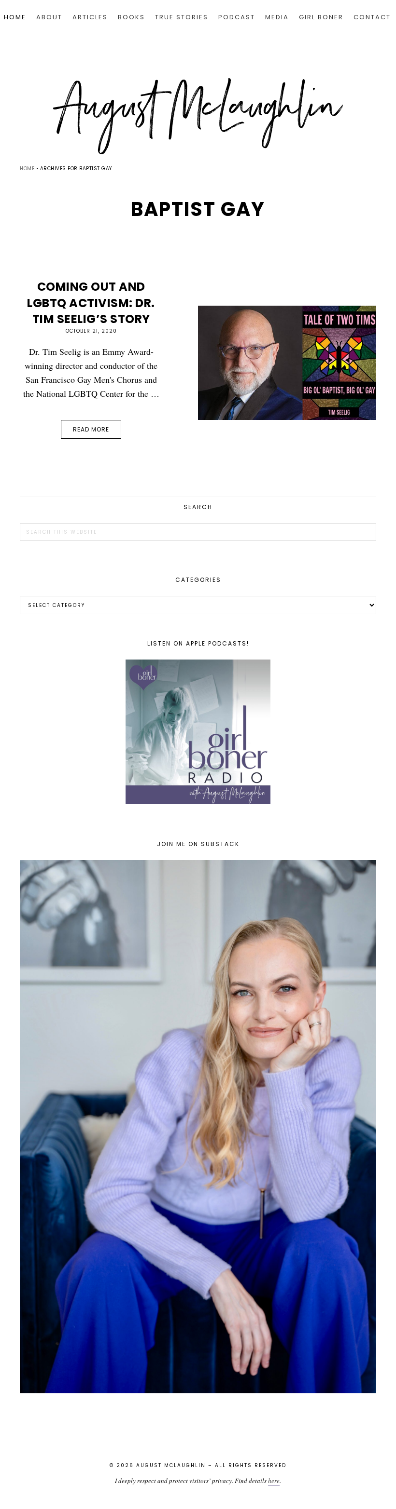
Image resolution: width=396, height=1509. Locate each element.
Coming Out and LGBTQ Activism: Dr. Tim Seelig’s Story (91, 303)
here (274, 1480)
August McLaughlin (198, 116)
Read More (91, 429)
